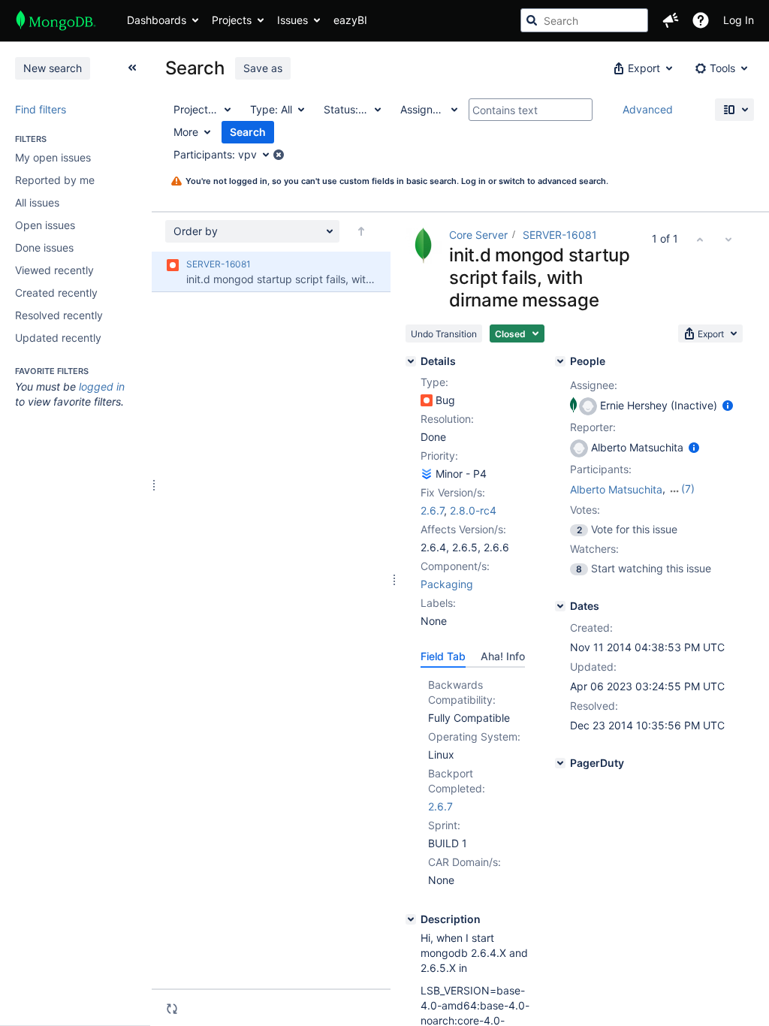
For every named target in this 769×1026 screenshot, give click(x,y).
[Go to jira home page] (56, 20)
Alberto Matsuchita (616, 489)
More (185, 131)
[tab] (443, 656)
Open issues (45, 225)
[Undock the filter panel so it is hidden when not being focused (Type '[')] (132, 67)
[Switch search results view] (734, 109)
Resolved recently (59, 315)
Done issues (44, 247)
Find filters (40, 109)
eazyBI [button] (350, 20)
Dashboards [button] (156, 20)
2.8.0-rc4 (473, 510)
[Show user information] (728, 405)
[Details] (411, 361)
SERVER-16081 (560, 234)
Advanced (648, 109)
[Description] (411, 919)
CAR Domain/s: (464, 862)
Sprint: (444, 825)
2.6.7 (432, 510)
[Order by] (361, 231)
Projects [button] (232, 20)
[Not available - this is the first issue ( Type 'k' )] (700, 239)
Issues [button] (292, 20)
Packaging (447, 584)
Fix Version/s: (453, 492)
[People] (560, 361)
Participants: (601, 469)
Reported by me (55, 180)
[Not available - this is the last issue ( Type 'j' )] (728, 239)
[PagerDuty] (560, 763)
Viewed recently (54, 270)
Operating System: (474, 736)
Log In (738, 20)
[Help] (701, 20)
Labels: (438, 602)
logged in (102, 386)
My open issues (53, 157)
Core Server (478, 234)
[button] (671, 20)
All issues (37, 202)
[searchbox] (584, 20)
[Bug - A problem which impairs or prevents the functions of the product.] (427, 400)
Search (248, 131)
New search (52, 68)
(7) (688, 488)
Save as (262, 68)
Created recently (56, 292)
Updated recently (58, 337)
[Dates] (560, 606)
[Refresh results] (172, 1008)
